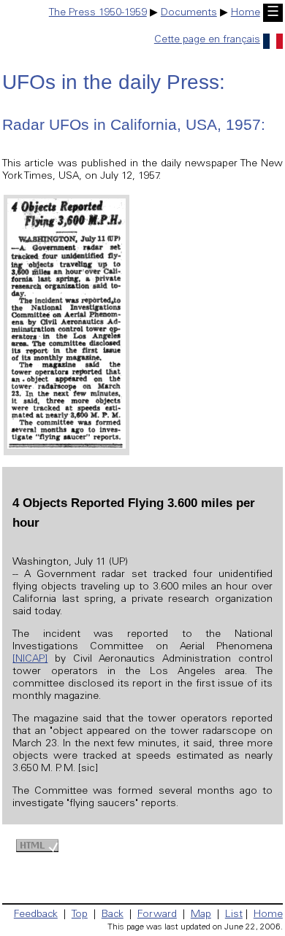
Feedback (36, 915)
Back (112, 915)
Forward (157, 915)
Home (245, 13)
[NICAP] (30, 659)
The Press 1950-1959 (98, 13)
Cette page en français (207, 40)
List (234, 915)
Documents (189, 13)
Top (80, 915)
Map (201, 915)
